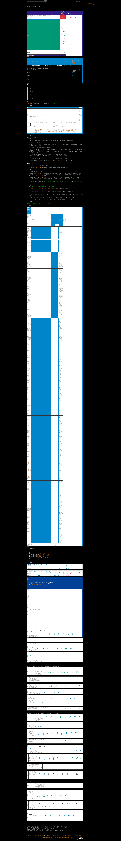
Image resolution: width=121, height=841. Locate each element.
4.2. (28, 205)
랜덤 (85, 4)
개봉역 (72, 130)
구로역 (49, 131)
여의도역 (72, 131)
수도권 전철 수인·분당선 (41, 558)
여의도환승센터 (61, 131)
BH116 (37, 188)
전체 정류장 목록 (54, 103)
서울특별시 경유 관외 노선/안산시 (66, 835)
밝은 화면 (90, 3)
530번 (48, 182)
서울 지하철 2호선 (42, 552)
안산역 (52, 129)
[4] (43, 156)
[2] (72, 140)
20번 (59, 160)
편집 (94, 4)
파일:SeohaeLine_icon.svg (33, 557)
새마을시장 (63, 130)
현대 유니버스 (63, 188)
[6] (73, 173)
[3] (49, 147)
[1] (61, 128)
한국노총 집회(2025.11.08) (49, 186)
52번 (54, 160)
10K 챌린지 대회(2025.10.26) (38, 186)
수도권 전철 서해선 (41, 557)
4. (27, 169)
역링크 (90, 4)
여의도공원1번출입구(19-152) (50, 181)
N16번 (39, 191)
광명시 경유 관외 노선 (48, 835)
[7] (74, 191)
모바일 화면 (87, 3)
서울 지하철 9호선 (42, 556)
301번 (37, 147)
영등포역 (55, 131)
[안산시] (63, 14)
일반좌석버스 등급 (39, 167)
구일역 (35, 131)
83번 (37, 191)
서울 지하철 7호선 (42, 555)
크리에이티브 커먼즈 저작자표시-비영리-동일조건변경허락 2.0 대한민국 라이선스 (59, 837)
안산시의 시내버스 (32, 835)
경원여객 (28, 103)
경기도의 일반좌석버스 (40, 835)
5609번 (40, 173)
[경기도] (74, 64)
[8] (47, 557)
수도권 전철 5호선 (42, 554)
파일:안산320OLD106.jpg (31, 137)
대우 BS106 (34, 188)
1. (27, 101)
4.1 (30, 94)
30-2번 (76, 194)
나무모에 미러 (79, 1)
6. (27, 562)
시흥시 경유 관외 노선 (56, 835)
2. (27, 105)
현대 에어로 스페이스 (48, 188)
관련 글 (67, 167)
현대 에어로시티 (41, 188)
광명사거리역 (67, 130)
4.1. (28, 201)
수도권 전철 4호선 (42, 553)
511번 (62, 160)
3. (27, 135)
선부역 (67, 129)
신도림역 (52, 131)
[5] (60, 160)
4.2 (30, 95)
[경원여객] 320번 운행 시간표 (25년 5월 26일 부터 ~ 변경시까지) (39, 203)
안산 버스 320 (33, 6)
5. (27, 549)
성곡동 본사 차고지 (40, 129)
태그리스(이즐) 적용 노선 (77, 835)
